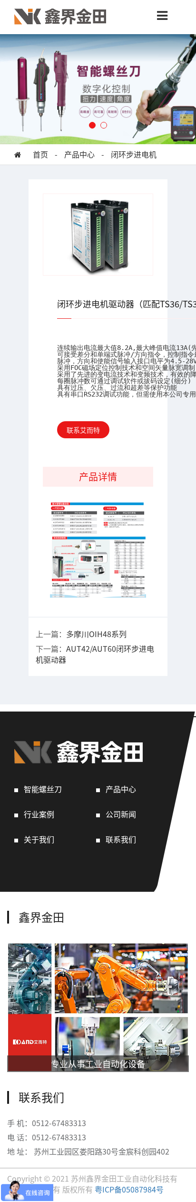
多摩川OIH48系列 (96, 633)
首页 (40, 154)
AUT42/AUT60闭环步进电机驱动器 (95, 654)
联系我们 (121, 839)
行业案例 (39, 814)
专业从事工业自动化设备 (98, 1063)
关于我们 (39, 839)
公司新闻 (121, 814)
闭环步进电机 (134, 154)
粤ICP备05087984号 (129, 1189)
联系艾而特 (83, 430)
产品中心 (79, 154)
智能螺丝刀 (43, 789)
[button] (92, 125)
